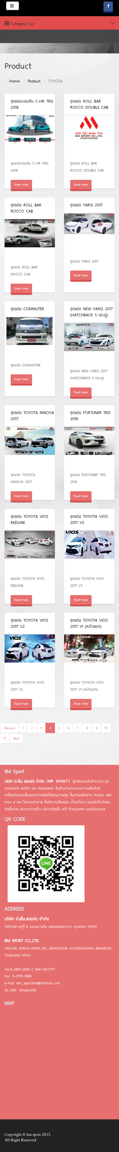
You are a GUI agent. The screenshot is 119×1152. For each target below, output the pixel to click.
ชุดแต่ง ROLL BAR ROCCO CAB (26, 208)
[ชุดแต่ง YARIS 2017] (89, 234)
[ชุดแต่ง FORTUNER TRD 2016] (89, 447)
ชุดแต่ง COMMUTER (27, 309)
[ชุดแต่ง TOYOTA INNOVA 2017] (30, 447)
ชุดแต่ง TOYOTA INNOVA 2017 (32, 415)
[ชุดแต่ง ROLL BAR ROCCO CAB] (30, 239)
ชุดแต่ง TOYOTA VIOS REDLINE (29, 519)
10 (106, 727)
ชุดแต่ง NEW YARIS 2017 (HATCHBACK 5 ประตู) (91, 312)
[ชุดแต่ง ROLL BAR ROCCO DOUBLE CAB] (89, 136)
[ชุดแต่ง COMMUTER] (30, 337)
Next (16, 738)
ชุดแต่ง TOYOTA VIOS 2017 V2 (29, 623)
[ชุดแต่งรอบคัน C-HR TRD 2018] (30, 136)
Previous (9, 727)
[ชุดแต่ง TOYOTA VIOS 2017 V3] (89, 551)
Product (34, 81)
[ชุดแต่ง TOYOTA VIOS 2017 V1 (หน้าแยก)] (89, 655)
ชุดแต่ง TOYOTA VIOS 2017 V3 (89, 519)
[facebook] (108, 7)
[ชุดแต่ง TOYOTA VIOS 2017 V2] (30, 655)
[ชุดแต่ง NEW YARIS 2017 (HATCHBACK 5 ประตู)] (89, 343)
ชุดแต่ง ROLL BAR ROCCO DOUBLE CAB (89, 104)
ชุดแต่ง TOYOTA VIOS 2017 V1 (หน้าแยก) (89, 623)
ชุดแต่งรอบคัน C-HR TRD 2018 (32, 104)
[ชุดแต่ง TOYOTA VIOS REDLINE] (30, 551)
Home (14, 81)
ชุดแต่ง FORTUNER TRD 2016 (90, 415)
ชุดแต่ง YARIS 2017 (86, 205)
